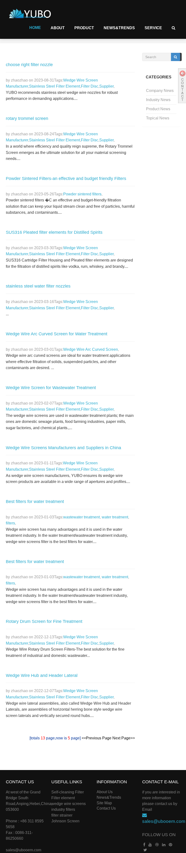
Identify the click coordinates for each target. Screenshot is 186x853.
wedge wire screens (68, 804)
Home (35, 28)
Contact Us (106, 808)
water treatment (114, 517)
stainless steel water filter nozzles (38, 286)
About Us (105, 792)
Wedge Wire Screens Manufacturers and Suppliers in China (63, 447)
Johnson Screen (65, 821)
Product (84, 28)
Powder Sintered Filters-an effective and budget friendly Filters (66, 178)
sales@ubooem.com (23, 850)
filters (10, 523)
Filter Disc (89, 86)
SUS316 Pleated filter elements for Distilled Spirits (54, 232)
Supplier (106, 86)
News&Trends (119, 28)
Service (153, 28)
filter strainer (61, 815)
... (7, 314)
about (58, 28)
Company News (160, 91)
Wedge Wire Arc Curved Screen (90, 349)
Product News (158, 109)
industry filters (63, 809)
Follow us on (159, 834)
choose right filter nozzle (29, 64)
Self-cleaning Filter (67, 792)
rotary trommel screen (27, 118)
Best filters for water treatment (35, 501)
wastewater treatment (81, 517)
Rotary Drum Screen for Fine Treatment (44, 621)
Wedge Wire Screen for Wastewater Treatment (51, 387)
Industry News (158, 100)
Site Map (104, 803)
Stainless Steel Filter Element (54, 86)
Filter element (63, 798)
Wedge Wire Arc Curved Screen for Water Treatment (56, 333)
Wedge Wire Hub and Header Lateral (42, 675)
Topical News (157, 118)
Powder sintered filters (82, 194)
